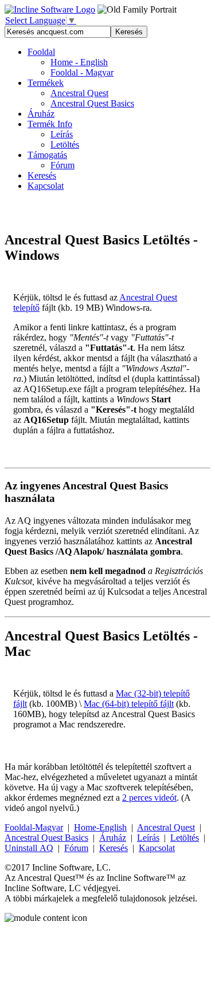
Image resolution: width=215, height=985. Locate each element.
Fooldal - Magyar (82, 72)
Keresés (42, 175)
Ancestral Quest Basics (46, 837)
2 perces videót (149, 797)
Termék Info (50, 124)
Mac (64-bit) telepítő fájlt (129, 704)
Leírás (61, 134)
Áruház (41, 113)
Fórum (62, 165)
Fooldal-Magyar (34, 827)
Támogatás (47, 155)
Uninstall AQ (29, 848)
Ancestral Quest (166, 827)
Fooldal (41, 52)
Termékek (46, 83)
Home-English (100, 827)
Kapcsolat (46, 186)
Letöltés (64, 144)
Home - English (79, 62)
